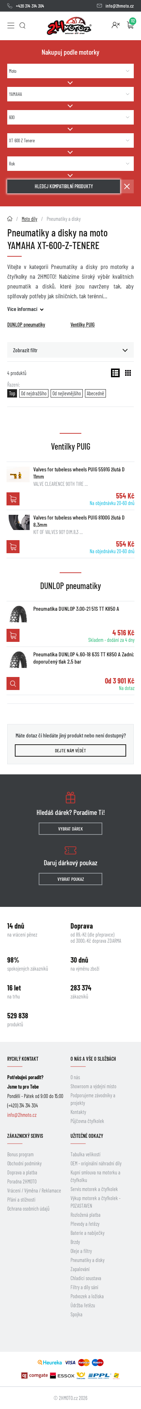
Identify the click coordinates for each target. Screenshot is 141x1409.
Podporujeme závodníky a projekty (92, 1099)
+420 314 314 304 (30, 6)
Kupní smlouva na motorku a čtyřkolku (95, 1176)
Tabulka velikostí (85, 1154)
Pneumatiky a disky (87, 1260)
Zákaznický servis (25, 1136)
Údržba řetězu (82, 1305)
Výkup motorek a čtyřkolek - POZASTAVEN (95, 1202)
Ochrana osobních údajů (28, 1209)
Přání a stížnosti (21, 1199)
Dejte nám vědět (70, 750)
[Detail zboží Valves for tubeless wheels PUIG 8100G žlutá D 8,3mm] (18, 522)
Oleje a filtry (81, 1251)
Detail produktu (13, 683)
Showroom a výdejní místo (93, 1086)
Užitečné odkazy (86, 1136)
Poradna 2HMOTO (22, 1181)
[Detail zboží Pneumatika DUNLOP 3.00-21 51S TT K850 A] (18, 613)
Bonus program (20, 1154)
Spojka (76, 1314)
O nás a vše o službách (93, 1059)
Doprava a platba (22, 1172)
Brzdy (75, 1242)
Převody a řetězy (84, 1224)
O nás (75, 1077)
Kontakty (78, 1112)
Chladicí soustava (85, 1278)
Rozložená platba (85, 1215)
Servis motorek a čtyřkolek (94, 1189)
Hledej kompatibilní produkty (64, 186)
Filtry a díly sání (84, 1287)
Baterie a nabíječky (87, 1233)
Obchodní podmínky (24, 1163)
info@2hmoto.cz (120, 6)
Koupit (13, 498)
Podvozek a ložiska (87, 1296)
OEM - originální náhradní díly (95, 1163)
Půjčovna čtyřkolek (87, 1121)
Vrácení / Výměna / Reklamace (34, 1190)
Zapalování (80, 1269)
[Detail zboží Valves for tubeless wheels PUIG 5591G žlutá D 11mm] (18, 474)
